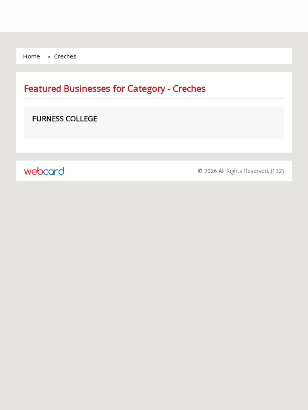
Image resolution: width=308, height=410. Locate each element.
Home (31, 56)
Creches (65, 56)
